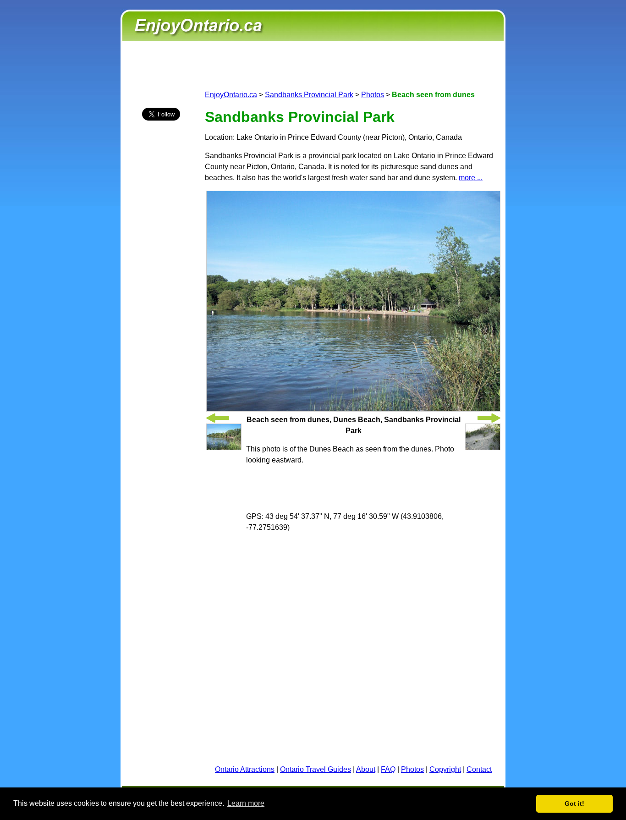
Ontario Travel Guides (315, 769)
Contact (479, 769)
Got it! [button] (574, 803)
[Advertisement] (161, 289)
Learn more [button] (245, 803)
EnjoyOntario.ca (231, 95)
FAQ (388, 769)
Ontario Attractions (245, 769)
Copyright (445, 769)
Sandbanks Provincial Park (309, 95)
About (365, 769)
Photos (372, 95)
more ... (471, 178)
